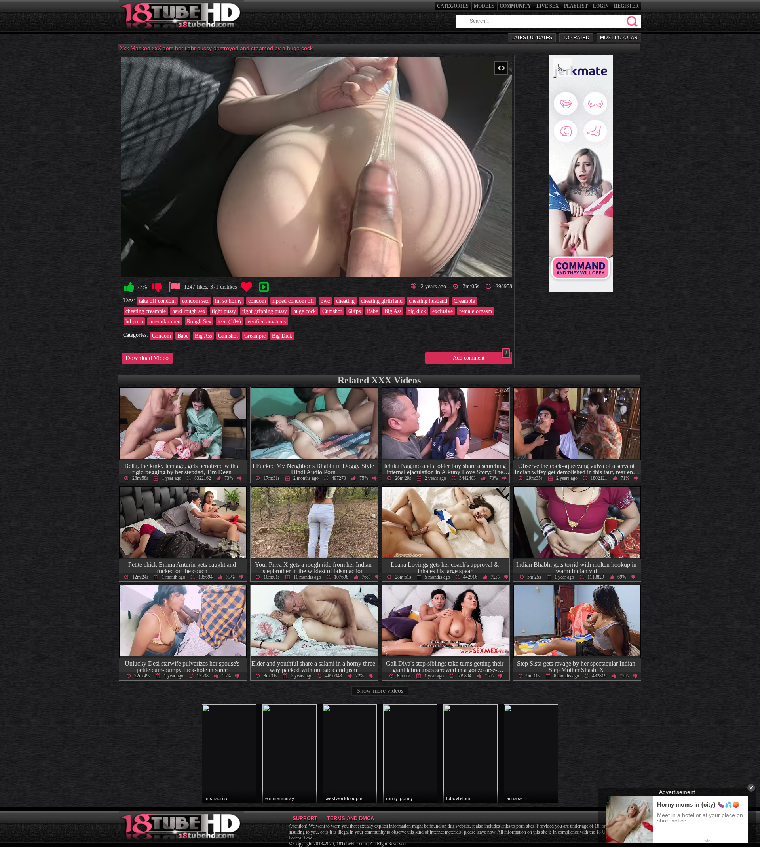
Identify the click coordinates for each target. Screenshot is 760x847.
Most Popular (619, 37)
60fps (354, 311)
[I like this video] (129, 287)
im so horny (228, 301)
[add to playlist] (264, 287)
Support (305, 818)
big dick (417, 311)
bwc (325, 301)
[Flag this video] (174, 287)
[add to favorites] (246, 287)
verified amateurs (266, 321)
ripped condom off (293, 301)
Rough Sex (199, 321)
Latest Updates (531, 37)
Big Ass (392, 311)
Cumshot (332, 311)
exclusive (442, 311)
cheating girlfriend (382, 301)
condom (257, 301)
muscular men (164, 321)
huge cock (304, 311)
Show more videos (380, 690)
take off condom (157, 301)
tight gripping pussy (264, 311)
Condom (161, 335)
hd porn (134, 321)
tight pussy (224, 311)
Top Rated (576, 37)
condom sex (195, 301)
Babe (372, 311)
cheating (345, 301)
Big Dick (282, 335)
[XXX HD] (181, 31)
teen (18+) (229, 321)
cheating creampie (145, 311)
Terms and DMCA (350, 818)
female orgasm (475, 311)
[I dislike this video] (157, 287)
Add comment (480, 356)
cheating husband (428, 301)
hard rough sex (188, 311)
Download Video (147, 358)
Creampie (464, 301)
